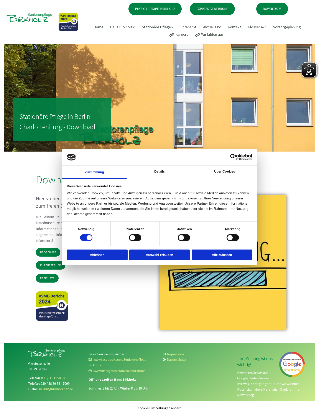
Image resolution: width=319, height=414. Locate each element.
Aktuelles (210, 26)
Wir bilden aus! (213, 34)
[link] (124, 27)
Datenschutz (176, 359)
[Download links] (172, 27)
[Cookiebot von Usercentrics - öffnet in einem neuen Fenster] (233, 157)
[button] (48, 252)
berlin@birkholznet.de (56, 389)
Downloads (272, 9)
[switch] (135, 237)
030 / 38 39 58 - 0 (53, 378)
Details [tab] (159, 171)
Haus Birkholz (121, 26)
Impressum (175, 354)
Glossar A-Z (257, 26)
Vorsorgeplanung (287, 26)
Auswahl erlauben (159, 255)
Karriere (181, 34)
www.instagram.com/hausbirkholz (117, 371)
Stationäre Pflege (156, 26)
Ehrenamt (188, 26)
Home (98, 26)
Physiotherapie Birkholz (155, 9)
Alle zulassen (222, 255)
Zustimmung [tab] (94, 172)
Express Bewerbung (212, 9)
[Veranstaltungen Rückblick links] (220, 27)
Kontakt (234, 26)
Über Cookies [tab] (224, 171)
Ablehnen (97, 255)
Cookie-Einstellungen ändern (159, 408)
